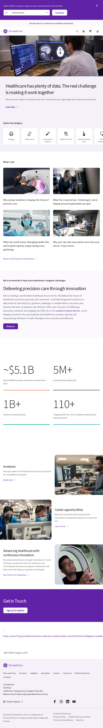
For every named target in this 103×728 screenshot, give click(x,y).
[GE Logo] (13, 31)
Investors (23, 673)
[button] (77, 31)
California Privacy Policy (79, 716)
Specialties (45, 673)
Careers (56, 673)
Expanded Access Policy (37, 694)
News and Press (9, 673)
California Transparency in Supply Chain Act (23, 691)
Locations (7, 677)
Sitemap (7, 687)
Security (79, 720)
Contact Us (67, 673)
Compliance (8, 684)
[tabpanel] (51, 75)
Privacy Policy (59, 716)
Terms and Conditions (63, 720)
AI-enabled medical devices (66, 310)
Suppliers (34, 673)
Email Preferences (82, 673)
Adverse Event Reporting (14, 694)
